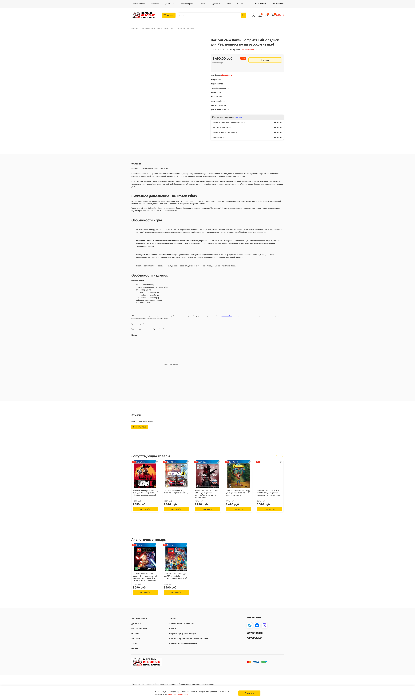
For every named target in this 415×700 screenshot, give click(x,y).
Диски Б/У (169, 4)
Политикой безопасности (178, 694)
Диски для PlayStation (151, 28)
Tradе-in (172, 618)
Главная (134, 28)
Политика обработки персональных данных (189, 638)
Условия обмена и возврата (181, 623)
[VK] (257, 625)
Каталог (170, 15)
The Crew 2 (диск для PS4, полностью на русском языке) (176, 492)
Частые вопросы (186, 4)
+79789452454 (278, 3)
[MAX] (264, 625)
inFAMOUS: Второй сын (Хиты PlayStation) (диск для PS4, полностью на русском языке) (269, 493)
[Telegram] (250, 625)
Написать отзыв (139, 427)
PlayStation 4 (169, 28)
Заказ (228, 4)
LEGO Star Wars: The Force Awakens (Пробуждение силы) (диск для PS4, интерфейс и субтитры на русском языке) (145, 577)
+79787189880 (260, 3)
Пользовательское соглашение (183, 643)
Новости (172, 628)
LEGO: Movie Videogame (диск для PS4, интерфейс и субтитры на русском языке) (175, 576)
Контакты (155, 4)
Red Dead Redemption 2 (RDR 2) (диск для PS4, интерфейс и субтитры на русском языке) (145, 493)
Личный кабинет (138, 4)
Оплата (240, 4)
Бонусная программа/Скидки (182, 633)
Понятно (249, 693)
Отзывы (203, 4)
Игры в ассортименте (187, 28)
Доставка (216, 4)
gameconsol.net (226, 316)
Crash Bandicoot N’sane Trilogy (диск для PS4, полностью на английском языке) (238, 493)
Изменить (238, 117)
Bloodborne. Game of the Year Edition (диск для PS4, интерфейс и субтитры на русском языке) (206, 494)
